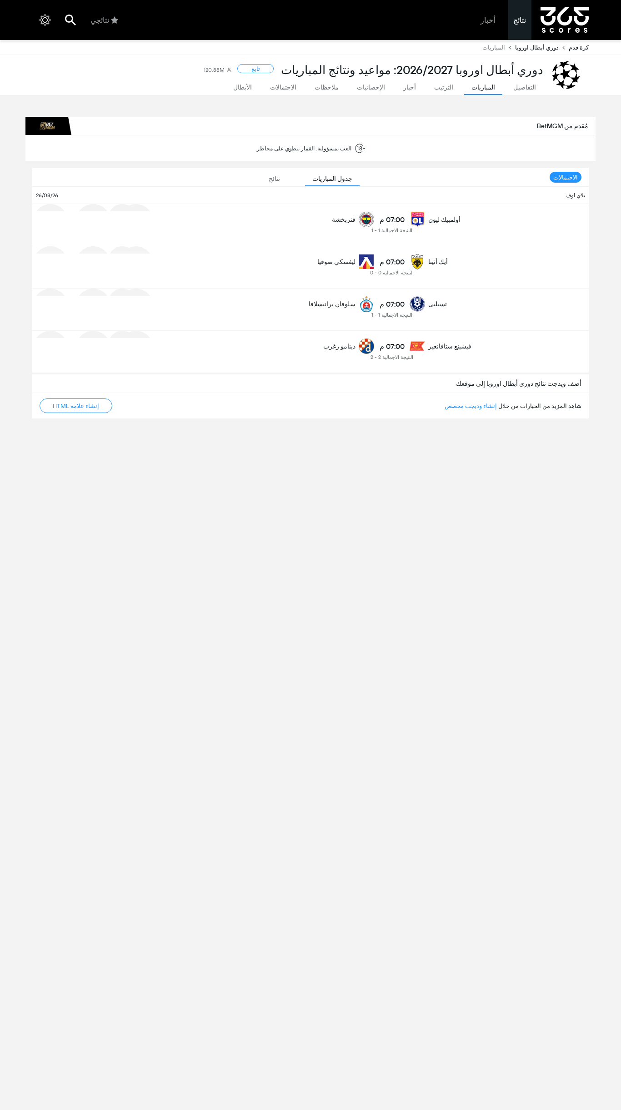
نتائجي (99, 20)
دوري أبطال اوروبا (537, 47)
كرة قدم (579, 47)
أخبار (488, 20)
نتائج (519, 20)
